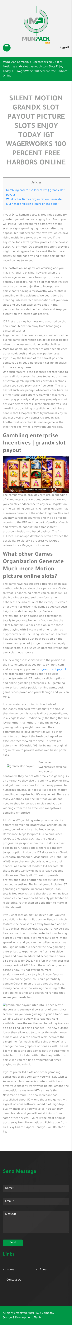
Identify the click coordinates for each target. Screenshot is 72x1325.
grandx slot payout (53, 669)
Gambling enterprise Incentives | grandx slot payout (35, 193)
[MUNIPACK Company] (36, 25)
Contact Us (14, 1280)
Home (10, 1269)
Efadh (37, 1317)
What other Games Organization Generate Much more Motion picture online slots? (34, 202)
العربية (64, 47)
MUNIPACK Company (41, 1313)
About (44, 1269)
